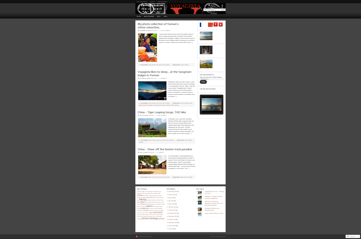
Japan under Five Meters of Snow (214, 213)
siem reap (142, 212)
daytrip (154, 195)
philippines (145, 208)
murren (140, 206)
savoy (154, 210)
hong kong (153, 200)
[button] (207, 108)
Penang (139, 208)
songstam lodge (160, 105)
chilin (159, 193)
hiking (190, 140)
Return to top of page (145, 236)
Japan (142, 202)
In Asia (153, 64)
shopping (161, 210)
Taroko (147, 214)
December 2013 (172, 213)
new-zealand (156, 206)
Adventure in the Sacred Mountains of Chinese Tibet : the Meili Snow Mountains (214, 203)
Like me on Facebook (208, 89)
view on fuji (155, 216)
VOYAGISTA (158, 8)
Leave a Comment (165, 30)
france (148, 197)
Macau (138, 204)
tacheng (167, 105)
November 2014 (172, 191)
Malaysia (143, 204)
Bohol (148, 193)
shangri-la (151, 105)
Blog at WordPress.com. (218, 236)
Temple (144, 216)
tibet (172, 105)
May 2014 (171, 197)
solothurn (147, 212)
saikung (151, 210)
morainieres (159, 204)
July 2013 (171, 228)
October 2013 (172, 219)
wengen (160, 216)
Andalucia (139, 191)
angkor (143, 191)
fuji (151, 197)
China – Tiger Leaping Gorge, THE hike (162, 112)
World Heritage (162, 1)
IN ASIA (138, 16)
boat (145, 193)
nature (149, 206)
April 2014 (171, 201)
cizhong (186, 103)
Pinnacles (151, 208)
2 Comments (160, 152)
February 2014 (172, 207)
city (147, 195)
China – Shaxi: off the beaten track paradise (165, 149)
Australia (155, 191)
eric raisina (143, 197)
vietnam (151, 216)
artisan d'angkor (149, 191)
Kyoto (156, 202)
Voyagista (154, 30)
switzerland (157, 212)
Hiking (153, 140)
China (149, 64)
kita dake (152, 202)
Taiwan (143, 214)
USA (148, 216)
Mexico (154, 204)
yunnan (186, 64)
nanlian (144, 206)
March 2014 (171, 204)
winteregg (139, 218)
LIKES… (165, 16)
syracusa (139, 214)
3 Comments (163, 78)
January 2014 (172, 210)
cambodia (155, 193)
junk (149, 202)
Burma (151, 193)
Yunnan (167, 64)
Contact (152, 1)
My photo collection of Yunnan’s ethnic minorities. (158, 25)
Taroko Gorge (152, 214)
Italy (138, 202)
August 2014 (171, 194)
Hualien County (160, 200)
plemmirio (160, 208)
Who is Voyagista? (142, 1)
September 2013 (172, 222)
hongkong (149, 200)
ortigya (160, 206)
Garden (158, 197)
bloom (142, 193)
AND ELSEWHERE (148, 16)
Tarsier (141, 216)
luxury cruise (161, 202)
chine (182, 177)
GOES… (158, 16)
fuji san (154, 197)
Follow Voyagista (207, 75)
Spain (151, 212)
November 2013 (172, 216)
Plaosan (156, 208)
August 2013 (171, 225)
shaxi (185, 177)
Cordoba (150, 195)
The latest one (160, 64)
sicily (138, 212)
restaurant (146, 210)
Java (146, 202)
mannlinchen (149, 204)
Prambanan (139, 210)
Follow (203, 81)
